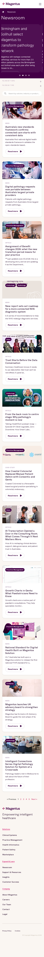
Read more (13, 151)
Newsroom (11, 12)
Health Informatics (10, 844)
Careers (6, 899)
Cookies (17, 931)
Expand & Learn (8, 861)
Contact (6, 909)
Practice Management (12, 840)
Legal (4, 914)
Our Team (6, 904)
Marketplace (8, 854)
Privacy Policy (6, 931)
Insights (5, 877)
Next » (34, 799)
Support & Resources (11, 872)
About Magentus (9, 894)
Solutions (6, 829)
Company (6, 889)
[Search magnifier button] (5, 93)
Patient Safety (8, 849)
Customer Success (10, 882)
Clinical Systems (9, 835)
